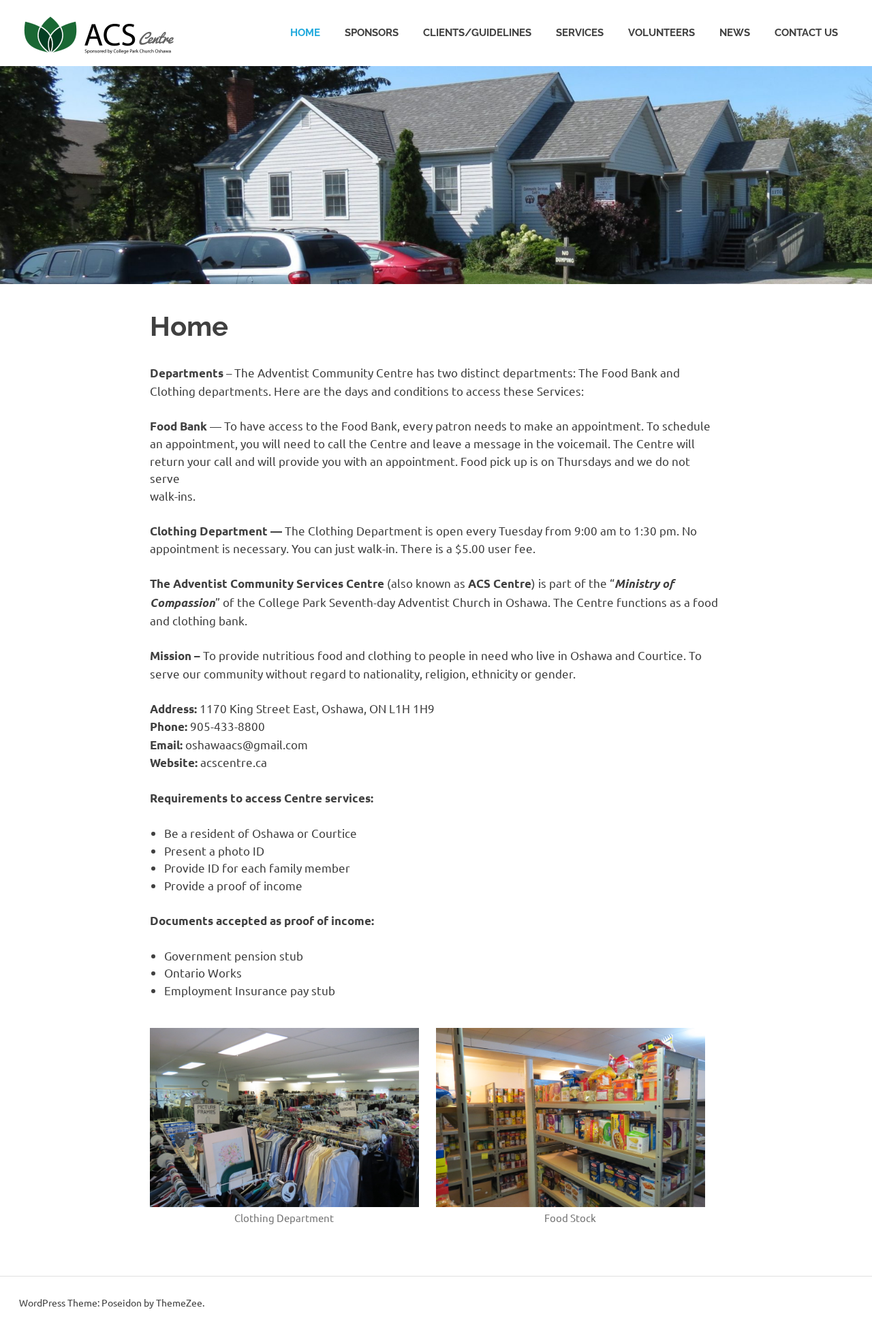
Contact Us (806, 33)
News (734, 33)
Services (580, 33)
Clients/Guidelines (477, 33)
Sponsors (372, 33)
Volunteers (661, 33)
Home (305, 33)
